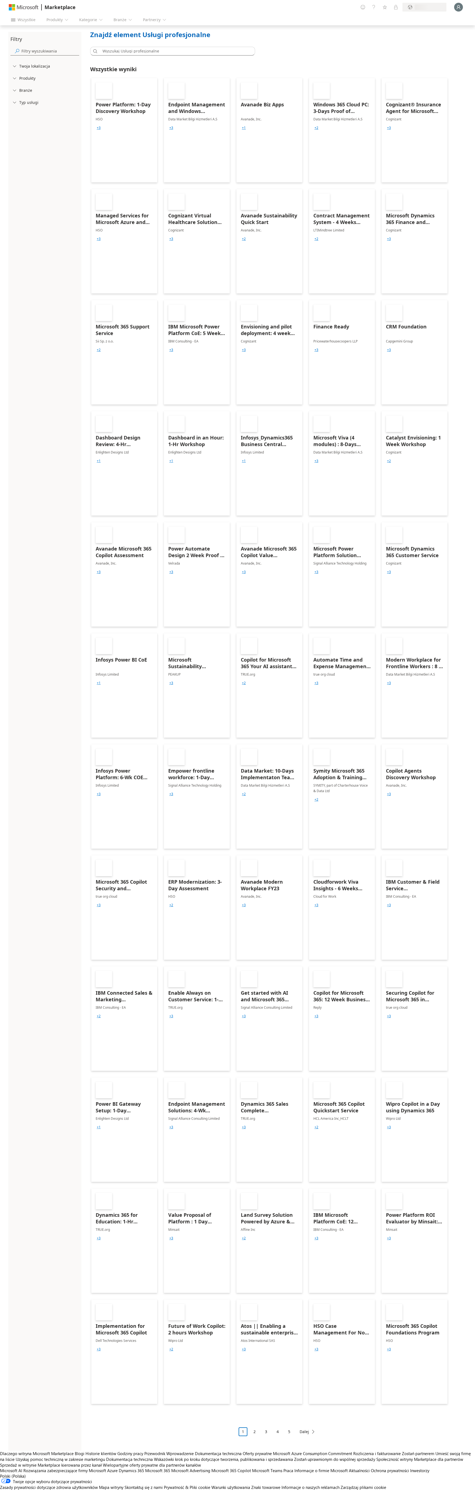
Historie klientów (100, 1453)
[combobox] (174, 51)
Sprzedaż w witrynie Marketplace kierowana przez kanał (51, 1465)
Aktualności (359, 1470)
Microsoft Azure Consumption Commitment (313, 1453)
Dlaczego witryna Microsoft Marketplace (37, 1453)
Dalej (304, 1431)
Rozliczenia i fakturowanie (377, 1453)
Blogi (79, 1453)
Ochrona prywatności (390, 1470)
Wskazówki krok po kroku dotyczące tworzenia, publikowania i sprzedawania (223, 1459)
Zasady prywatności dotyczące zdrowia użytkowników (49, 1487)
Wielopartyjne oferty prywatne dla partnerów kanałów (152, 1465)
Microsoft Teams (267, 1470)
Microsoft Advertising (190, 1470)
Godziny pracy (130, 1453)
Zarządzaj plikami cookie (363, 1487)
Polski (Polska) (13, 1476)
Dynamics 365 (131, 1470)
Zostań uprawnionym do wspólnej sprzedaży (334, 1459)
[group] (99, 128)
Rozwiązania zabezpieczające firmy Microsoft (64, 1470)
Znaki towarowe (265, 1487)
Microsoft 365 (157, 1470)
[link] (124, 130)
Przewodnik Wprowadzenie (169, 1453)
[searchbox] (50, 51)
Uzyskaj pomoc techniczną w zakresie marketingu (60, 1459)
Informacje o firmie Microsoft (321, 1470)
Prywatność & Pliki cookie (187, 1487)
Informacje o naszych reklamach (310, 1487)
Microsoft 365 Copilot (231, 1470)
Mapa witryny (111, 1487)
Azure (112, 1470)
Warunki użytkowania (230, 1487)
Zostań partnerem (418, 1453)
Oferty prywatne (257, 1453)
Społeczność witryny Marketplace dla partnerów (419, 1459)
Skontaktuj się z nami (144, 1487)
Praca (288, 1470)
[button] (94, 51)
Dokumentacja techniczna (218, 1453)
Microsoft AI (11, 1470)
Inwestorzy (419, 1470)
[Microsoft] (23, 7)
